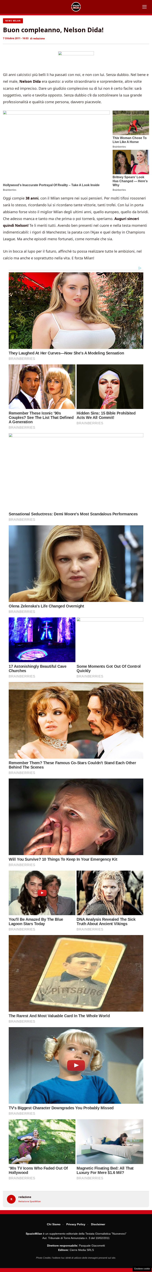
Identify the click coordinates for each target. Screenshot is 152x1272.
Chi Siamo (54, 1224)
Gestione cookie (142, 1268)
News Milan (13, 20)
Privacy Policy (75, 1224)
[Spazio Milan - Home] (76, 7)
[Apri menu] (144, 6)
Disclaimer (98, 1224)
